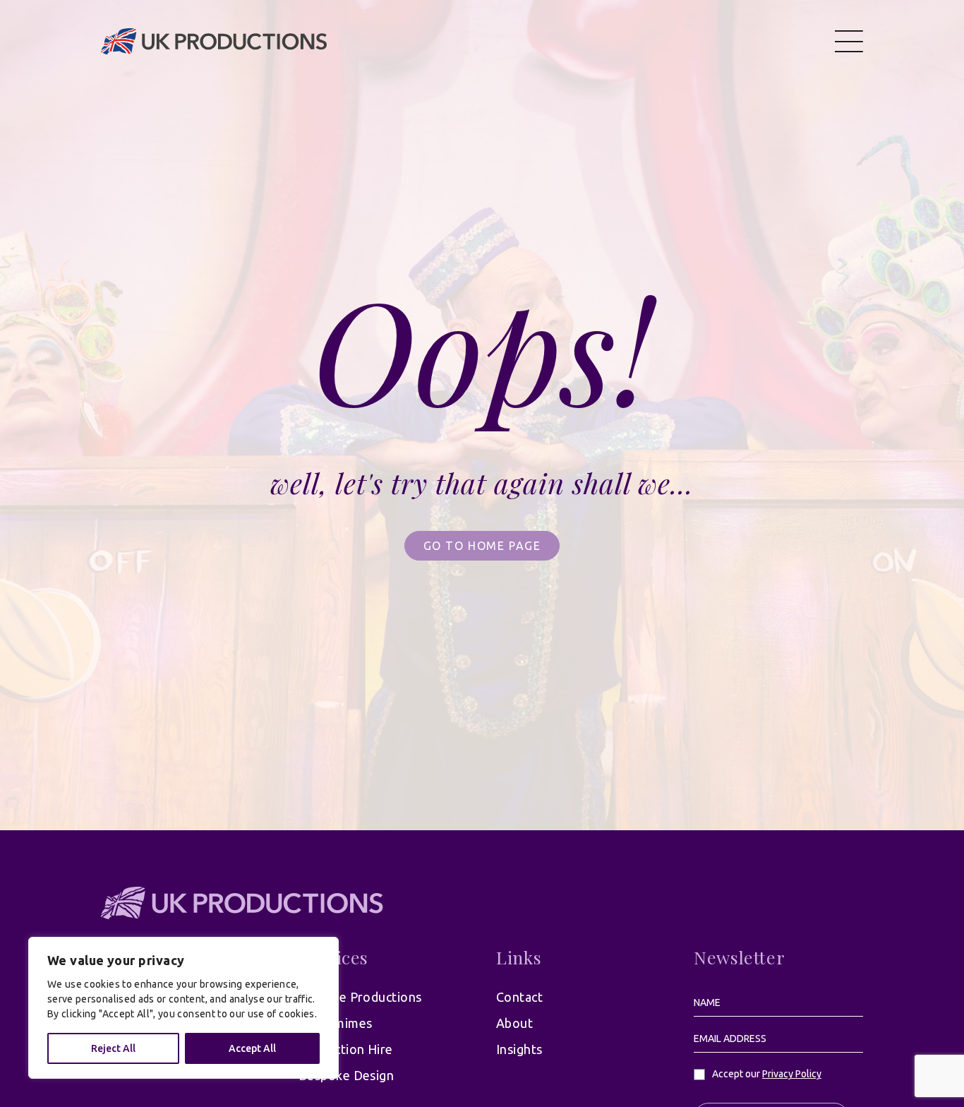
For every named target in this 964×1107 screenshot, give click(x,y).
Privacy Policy (791, 1073)
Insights (519, 1049)
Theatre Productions (360, 997)
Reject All (113, 1048)
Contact (519, 997)
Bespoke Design (346, 1075)
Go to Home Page (482, 545)
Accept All (252, 1048)
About (514, 1023)
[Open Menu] (849, 41)
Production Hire (346, 1049)
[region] (183, 1008)
